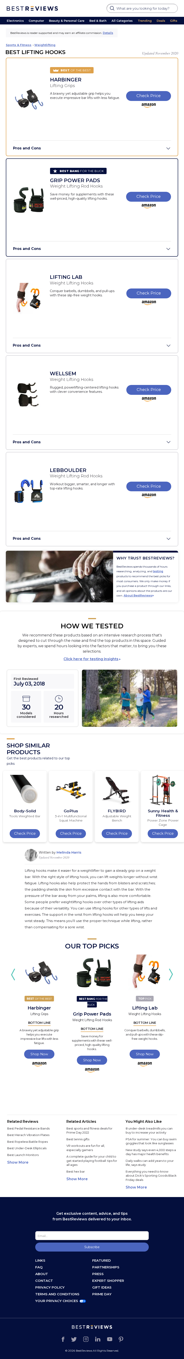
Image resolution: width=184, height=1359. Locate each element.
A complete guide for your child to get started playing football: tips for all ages (91, 1161)
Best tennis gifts (77, 1139)
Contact (44, 1280)
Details (108, 33)
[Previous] (13, 974)
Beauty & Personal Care (66, 20)
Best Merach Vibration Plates (28, 1135)
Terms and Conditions (57, 1294)
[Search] (112, 9)
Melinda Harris (69, 852)
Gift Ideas (102, 1287)
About (41, 1274)
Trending (145, 20)
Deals (161, 20)
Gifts (173, 20)
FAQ (39, 1267)
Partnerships (105, 1267)
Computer (36, 20)
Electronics (15, 20)
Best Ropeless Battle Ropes (27, 1141)
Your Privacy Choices (56, 1301)
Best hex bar (75, 1171)
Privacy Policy (50, 1287)
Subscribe (92, 1247)
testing (158, 571)
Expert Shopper (108, 1280)
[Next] (171, 974)
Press (98, 1274)
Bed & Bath (98, 20)
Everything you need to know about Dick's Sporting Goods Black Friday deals (151, 1176)
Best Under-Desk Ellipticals (26, 1148)
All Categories (122, 20)
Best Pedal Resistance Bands (28, 1128)
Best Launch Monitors (23, 1155)
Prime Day (102, 1294)
